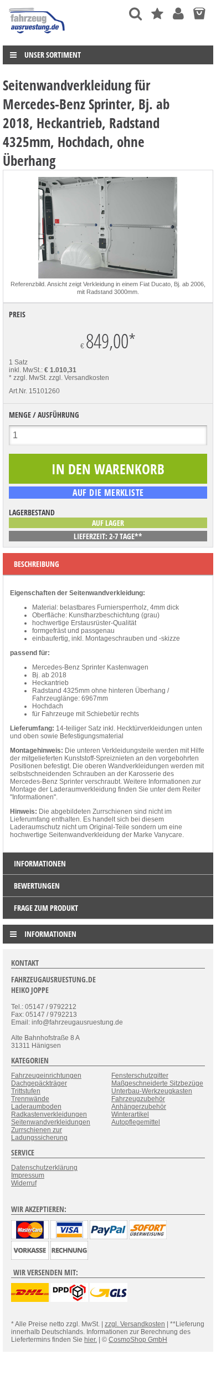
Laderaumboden (36, 1107)
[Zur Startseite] (37, 36)
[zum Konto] (178, 14)
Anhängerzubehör (138, 1107)
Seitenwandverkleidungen (50, 1122)
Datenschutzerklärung (44, 1168)
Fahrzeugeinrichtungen (46, 1075)
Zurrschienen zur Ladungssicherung (39, 1134)
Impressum (27, 1175)
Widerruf (24, 1183)
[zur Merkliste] (157, 14)
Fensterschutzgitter (139, 1075)
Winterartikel (130, 1114)
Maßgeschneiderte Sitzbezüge (157, 1083)
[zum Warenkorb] (199, 14)
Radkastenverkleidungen (49, 1114)
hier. (90, 1339)
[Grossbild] (108, 276)
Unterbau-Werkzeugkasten (151, 1091)
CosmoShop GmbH (138, 1339)
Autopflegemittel (135, 1122)
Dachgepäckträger (39, 1083)
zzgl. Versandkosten (79, 378)
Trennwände (30, 1099)
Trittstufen (25, 1091)
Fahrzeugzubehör (138, 1099)
